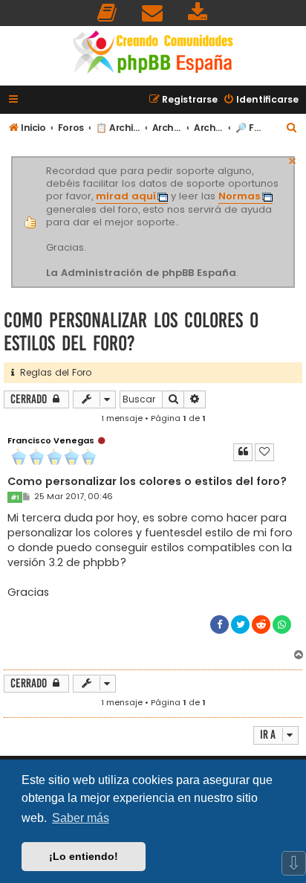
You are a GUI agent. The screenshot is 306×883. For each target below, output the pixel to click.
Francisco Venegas (50, 440)
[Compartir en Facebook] (219, 624)
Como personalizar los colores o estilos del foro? (131, 332)
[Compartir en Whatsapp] (282, 624)
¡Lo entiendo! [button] (83, 856)
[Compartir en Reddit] (261, 624)
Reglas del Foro (52, 372)
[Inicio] (153, 54)
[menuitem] (107, 13)
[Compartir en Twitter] (240, 624)
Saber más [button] (80, 818)
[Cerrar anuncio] (292, 159)
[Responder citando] (243, 452)
